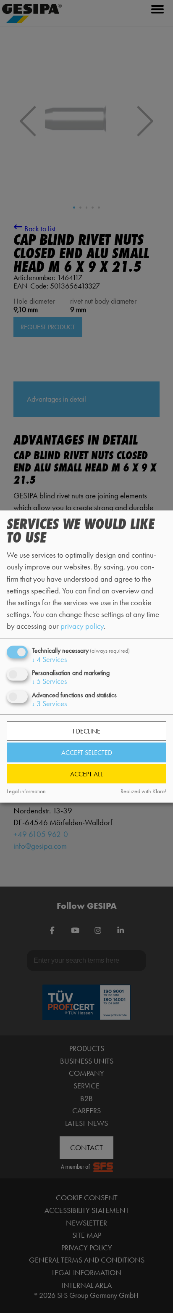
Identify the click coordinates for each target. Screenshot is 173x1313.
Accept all (86, 774)
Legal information (26, 791)
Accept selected (86, 753)
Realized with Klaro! (143, 791)
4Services (49, 659)
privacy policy (82, 626)
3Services (49, 703)
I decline (86, 731)
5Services (49, 681)
